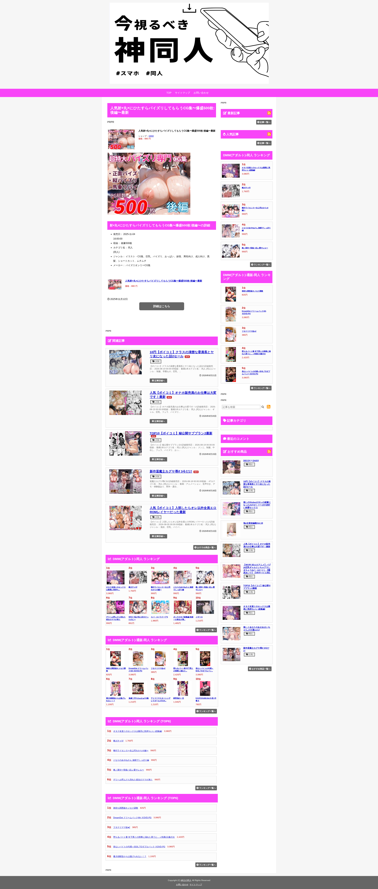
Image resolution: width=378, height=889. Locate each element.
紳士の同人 (186, 880)
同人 (250, 464)
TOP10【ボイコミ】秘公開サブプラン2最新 (181, 433)
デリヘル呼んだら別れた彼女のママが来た (133, 779)
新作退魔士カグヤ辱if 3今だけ (171, 471)
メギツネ (199, 617)
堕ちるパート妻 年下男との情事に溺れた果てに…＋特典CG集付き (144, 837)
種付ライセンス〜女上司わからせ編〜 (130, 750)
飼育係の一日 (178, 698)
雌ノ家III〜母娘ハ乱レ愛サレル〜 (128, 770)
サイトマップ (182, 92)
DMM (151, 136)
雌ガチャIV (133, 587)
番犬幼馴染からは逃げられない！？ (129, 856)
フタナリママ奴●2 (158, 668)
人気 (157, 361)
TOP (168, 92)
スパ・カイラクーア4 (159, 617)
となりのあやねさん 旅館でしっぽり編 (131, 760)
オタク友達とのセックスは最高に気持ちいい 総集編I (137, 731)
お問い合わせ (201, 92)
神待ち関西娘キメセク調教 (125, 808)
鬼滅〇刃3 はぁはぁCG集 (139, 698)
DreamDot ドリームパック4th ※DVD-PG (132, 817)
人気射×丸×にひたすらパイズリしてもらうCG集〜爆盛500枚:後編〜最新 (163, 280)
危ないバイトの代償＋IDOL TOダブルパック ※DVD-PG (139, 846)
